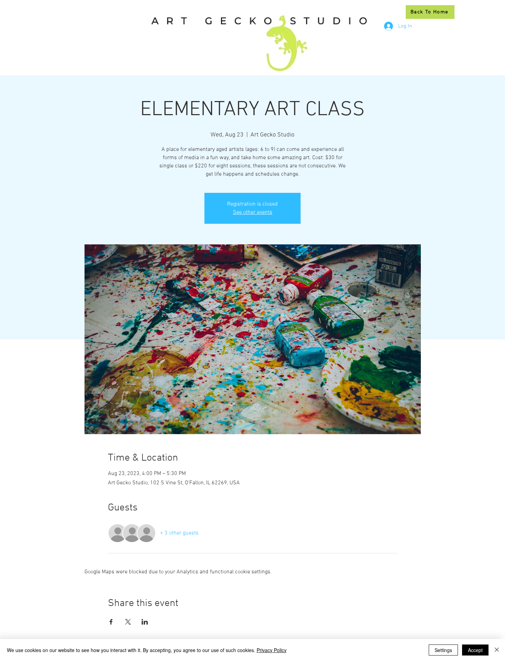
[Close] (497, 650)
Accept (475, 650)
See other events (252, 212)
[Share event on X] (128, 622)
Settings (443, 650)
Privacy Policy (272, 650)
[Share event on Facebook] (111, 622)
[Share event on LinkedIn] (145, 622)
